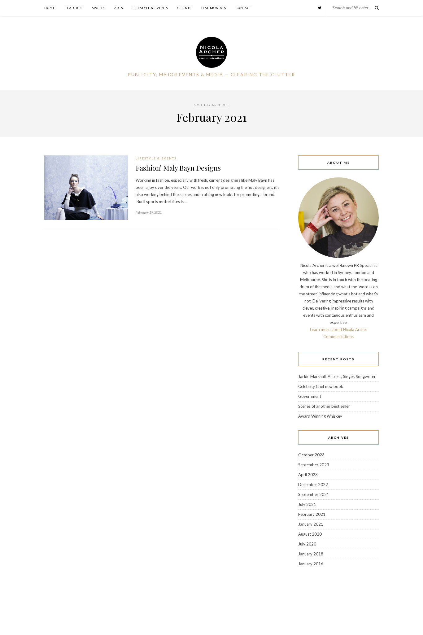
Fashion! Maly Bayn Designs (178, 167)
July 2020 (307, 543)
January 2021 (310, 524)
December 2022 (313, 484)
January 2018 (310, 553)
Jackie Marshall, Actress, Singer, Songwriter (337, 376)
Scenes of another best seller (324, 406)
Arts (118, 8)
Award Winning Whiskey (320, 416)
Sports (98, 8)
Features (73, 8)
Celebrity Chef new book (320, 386)
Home (49, 8)
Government (309, 396)
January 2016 (310, 563)
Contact (243, 8)
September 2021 (313, 494)
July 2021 (307, 504)
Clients (184, 8)
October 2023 (311, 454)
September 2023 (313, 464)
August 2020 (310, 534)
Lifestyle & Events (150, 8)
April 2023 (308, 474)
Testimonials (213, 8)
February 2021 (311, 514)
